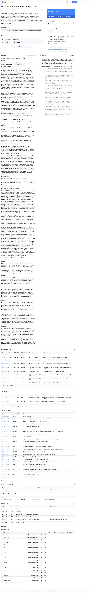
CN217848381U (5, 474)
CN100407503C (5, 426)
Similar (68, 16)
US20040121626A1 (6, 360)
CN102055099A (5, 456)
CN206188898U (5, 374)
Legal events (66, 47)
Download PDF (53, 16)
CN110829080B (5, 436)
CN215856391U (5, 469)
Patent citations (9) (54, 47)
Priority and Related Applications (60, 49)
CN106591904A (5, 371)
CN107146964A (5, 431)
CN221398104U (5, 464)
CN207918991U (5, 439)
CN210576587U (5, 466)
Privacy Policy (55, 591)
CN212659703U (5, 454)
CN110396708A (5, 434)
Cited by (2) (60, 47)
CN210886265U (5, 471)
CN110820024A (5, 397)
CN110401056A (5, 441)
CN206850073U (5, 449)
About (29, 591)
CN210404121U (5, 418)
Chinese (57, 19)
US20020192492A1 (6, 357)
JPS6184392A (5, 355)
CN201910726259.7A (6, 489)
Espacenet (56, 51)
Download (66, 529)
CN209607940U (5, 423)
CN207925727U (5, 461)
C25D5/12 (6, 30)
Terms (50, 591)
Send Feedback (35, 591)
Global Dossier (62, 51)
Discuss (67, 51)
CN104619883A (5, 363)
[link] (22, 31)
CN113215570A (5, 401)
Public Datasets (43, 591)
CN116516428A (5, 451)
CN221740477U (5, 459)
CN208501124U (5, 378)
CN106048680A (5, 367)
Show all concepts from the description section (12, 582)
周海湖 (53, 21)
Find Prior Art (61, 16)
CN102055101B (5, 428)
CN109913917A (5, 382)
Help (61, 591)
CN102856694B (5, 444)
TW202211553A (5, 416)
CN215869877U (5, 446)
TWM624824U (5, 477)
